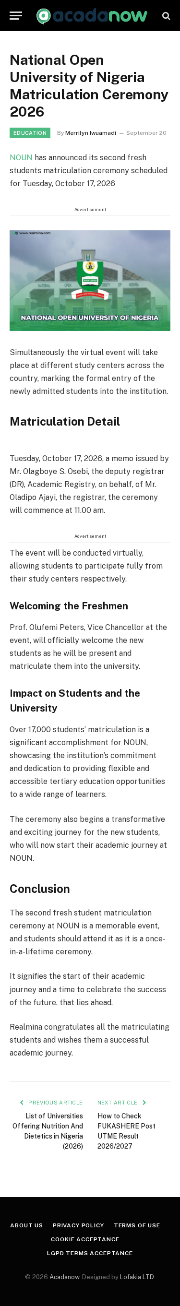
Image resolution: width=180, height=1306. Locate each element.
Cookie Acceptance (85, 1239)
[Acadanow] (92, 15)
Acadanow (64, 1277)
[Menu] (16, 15)
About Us (26, 1225)
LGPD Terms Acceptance (90, 1253)
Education (30, 133)
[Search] (165, 15)
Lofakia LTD (137, 1277)
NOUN (22, 157)
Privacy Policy (78, 1225)
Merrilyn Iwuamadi (90, 133)
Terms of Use (137, 1225)
